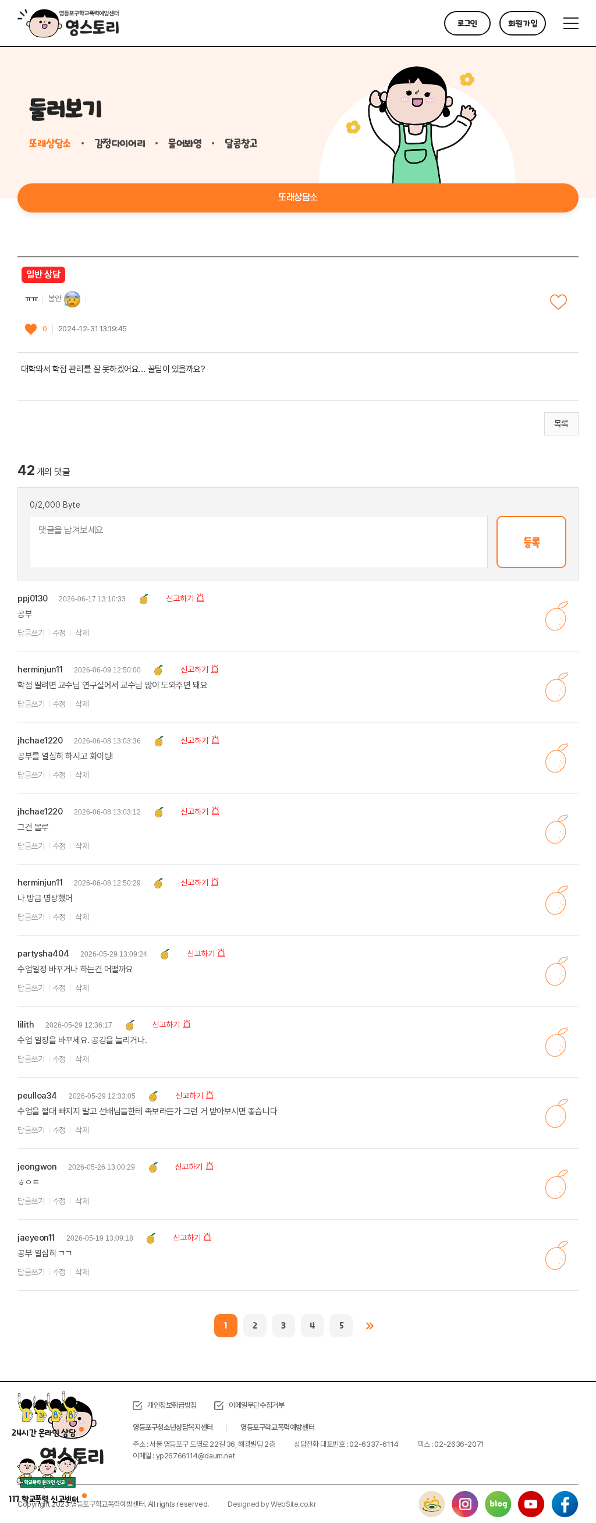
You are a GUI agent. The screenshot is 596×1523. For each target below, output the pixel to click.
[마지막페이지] (370, 1325)
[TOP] (558, 1485)
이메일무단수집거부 (257, 1405)
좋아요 (558, 302)
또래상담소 (50, 143)
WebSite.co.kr (293, 1504)
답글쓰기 (30, 632)
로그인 (467, 23)
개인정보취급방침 (172, 1405)
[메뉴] (571, 23)
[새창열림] (431, 1496)
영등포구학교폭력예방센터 (277, 1427)
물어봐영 (184, 143)
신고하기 (180, 598)
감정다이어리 (119, 143)
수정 (59, 632)
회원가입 (522, 23)
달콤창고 (241, 143)
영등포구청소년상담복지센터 (173, 1427)
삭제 (81, 632)
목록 (561, 424)
